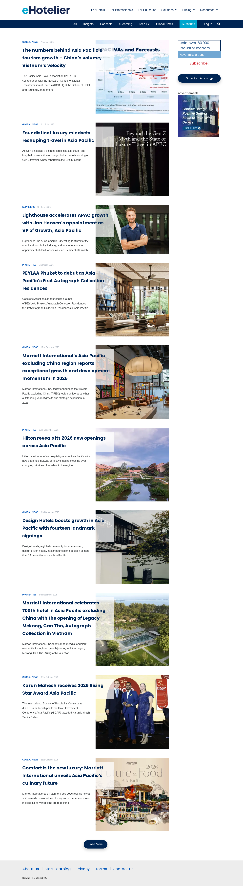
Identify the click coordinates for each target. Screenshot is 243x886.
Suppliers (28, 207)
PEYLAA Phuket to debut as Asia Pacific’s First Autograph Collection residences (63, 280)
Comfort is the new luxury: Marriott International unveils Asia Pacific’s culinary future (62, 775)
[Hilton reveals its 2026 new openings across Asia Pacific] (132, 464)
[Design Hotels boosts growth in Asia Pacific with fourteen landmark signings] (132, 547)
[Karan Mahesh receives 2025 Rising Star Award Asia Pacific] (132, 712)
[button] (176, 10)
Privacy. (83, 868)
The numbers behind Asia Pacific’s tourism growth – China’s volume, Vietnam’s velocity (62, 57)
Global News (30, 42)
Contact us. (123, 868)
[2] (198, 135)
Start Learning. (58, 868)
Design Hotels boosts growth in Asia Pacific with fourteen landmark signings (63, 528)
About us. (31, 868)
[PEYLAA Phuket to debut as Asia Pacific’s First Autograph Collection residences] (132, 299)
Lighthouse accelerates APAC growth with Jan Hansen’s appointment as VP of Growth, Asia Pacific (65, 222)
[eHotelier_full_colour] (46, 10)
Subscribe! (199, 63)
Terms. (101, 868)
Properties (29, 265)
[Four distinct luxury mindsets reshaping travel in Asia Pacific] (132, 159)
